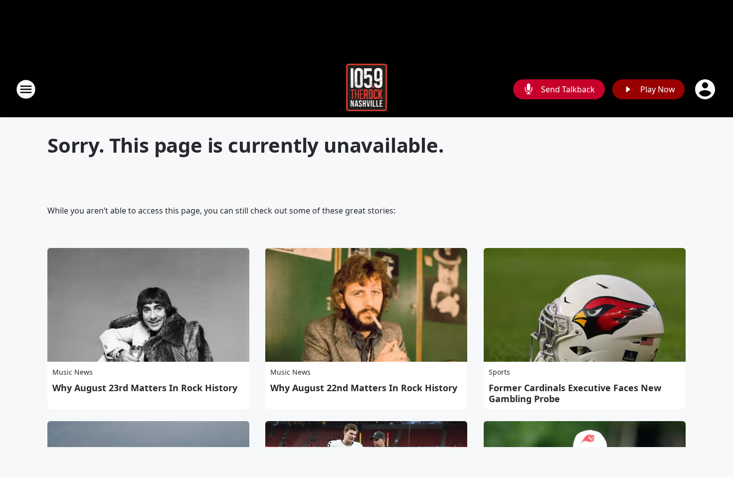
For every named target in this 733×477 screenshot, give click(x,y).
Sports (499, 372)
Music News (72, 372)
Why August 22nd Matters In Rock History (363, 387)
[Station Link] (366, 89)
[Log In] (706, 89)
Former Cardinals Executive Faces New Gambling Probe (575, 393)
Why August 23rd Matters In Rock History (144, 387)
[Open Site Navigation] (26, 89)
